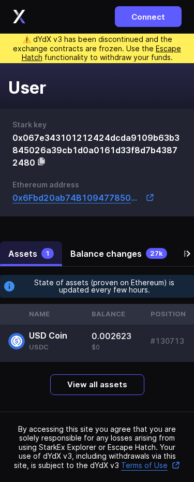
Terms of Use (144, 465)
